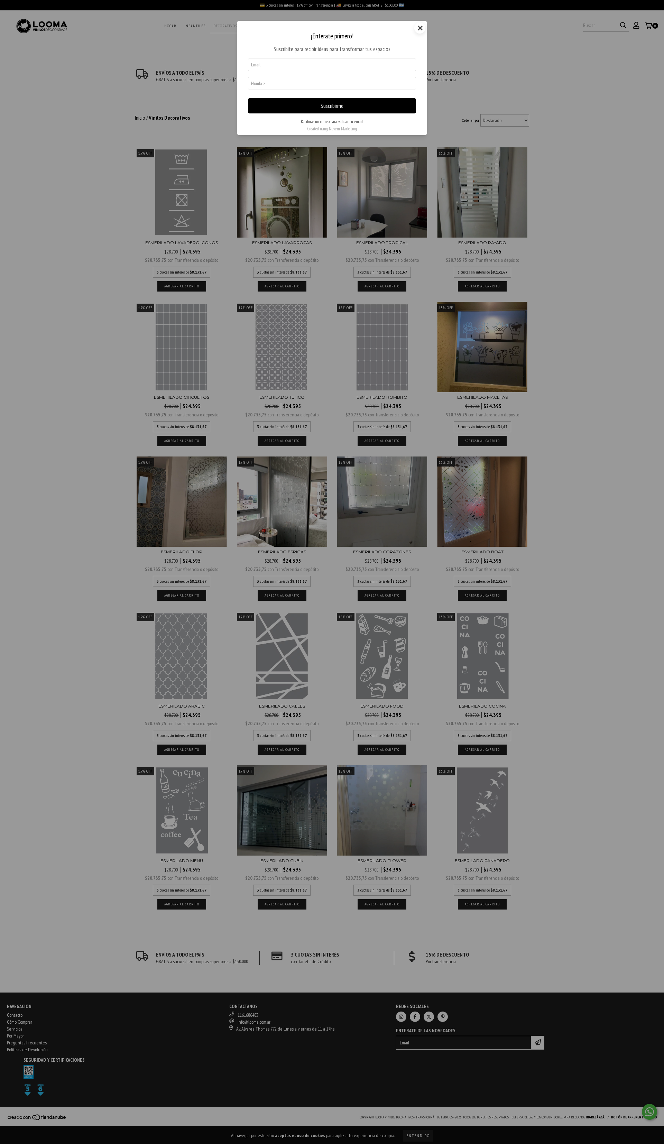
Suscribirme (332, 106)
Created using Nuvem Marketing (332, 129)
